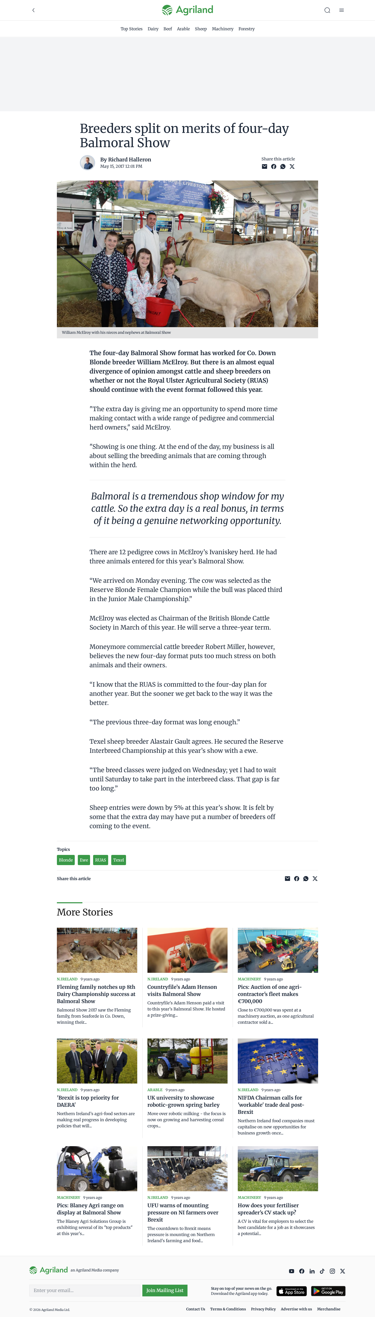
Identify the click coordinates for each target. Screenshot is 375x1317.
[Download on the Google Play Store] (328, 1291)
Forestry (247, 28)
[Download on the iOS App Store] (291, 1291)
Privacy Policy (263, 1309)
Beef (168, 28)
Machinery (222, 28)
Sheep (201, 28)
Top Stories (132, 28)
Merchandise (329, 1309)
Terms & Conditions (228, 1309)
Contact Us (195, 1309)
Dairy (153, 28)
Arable (183, 28)
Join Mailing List (164, 1290)
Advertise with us (296, 1309)
